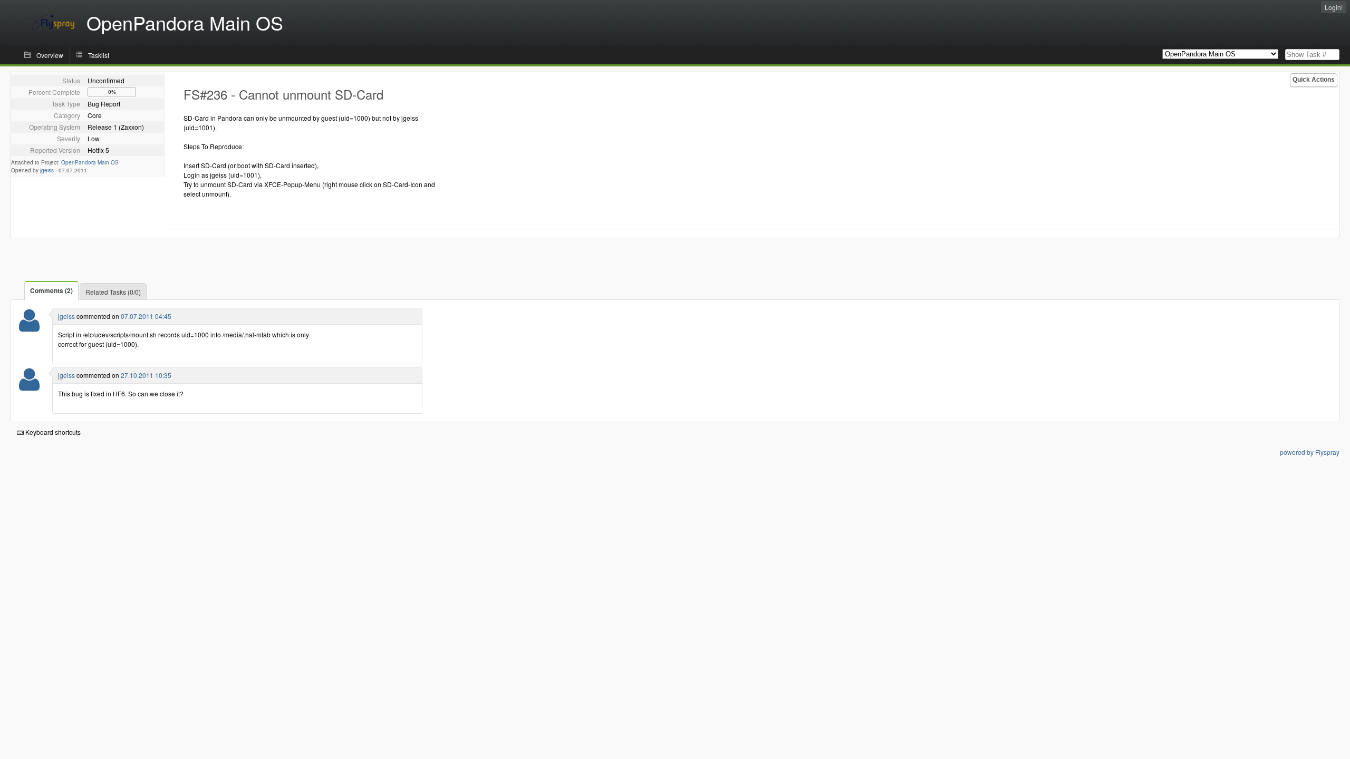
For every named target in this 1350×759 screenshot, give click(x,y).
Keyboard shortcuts (52, 431)
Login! (1334, 7)
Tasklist (98, 55)
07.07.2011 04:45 (146, 316)
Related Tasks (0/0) (113, 291)
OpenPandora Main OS (90, 162)
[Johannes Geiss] (29, 327)
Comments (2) (51, 290)
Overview (49, 55)
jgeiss (47, 170)
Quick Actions (1314, 79)
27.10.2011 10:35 (146, 375)
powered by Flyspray (1309, 451)
